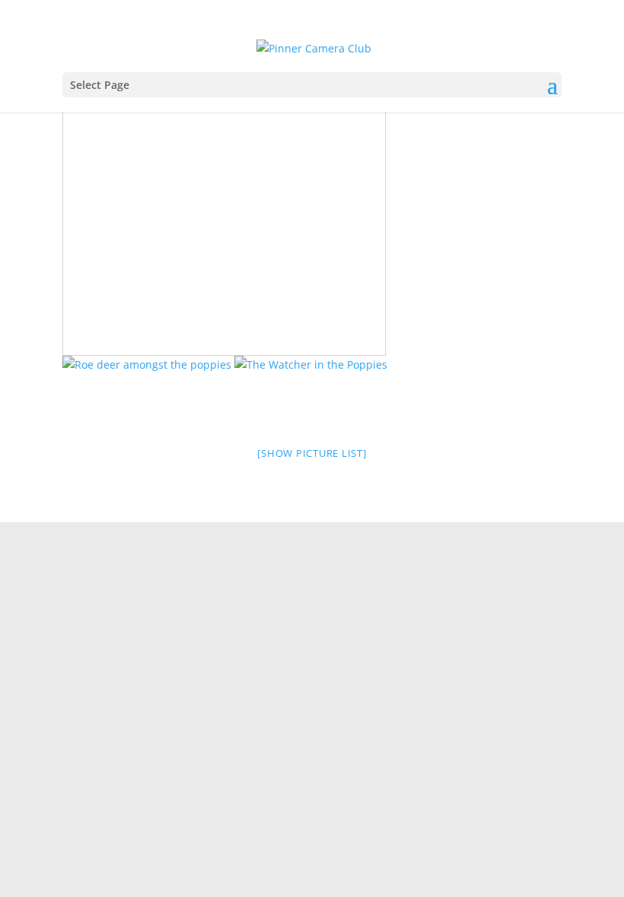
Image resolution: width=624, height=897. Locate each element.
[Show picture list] (311, 453)
